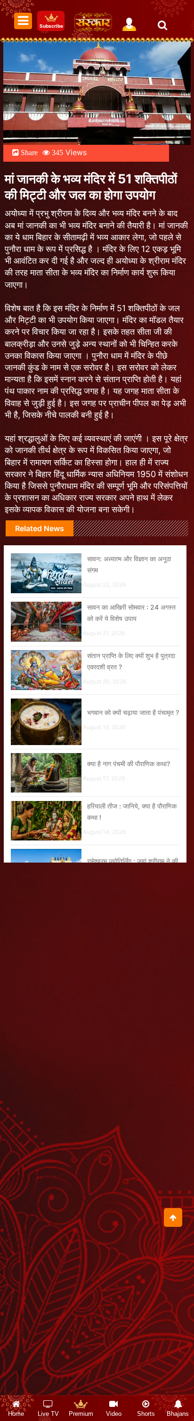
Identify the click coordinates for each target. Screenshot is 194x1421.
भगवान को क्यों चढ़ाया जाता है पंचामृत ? (133, 712)
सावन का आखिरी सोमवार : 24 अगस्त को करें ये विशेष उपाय (131, 612)
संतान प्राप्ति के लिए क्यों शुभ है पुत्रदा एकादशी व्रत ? (131, 661)
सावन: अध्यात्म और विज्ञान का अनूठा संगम (129, 564)
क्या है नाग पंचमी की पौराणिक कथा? (128, 764)
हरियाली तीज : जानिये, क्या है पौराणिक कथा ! (132, 811)
